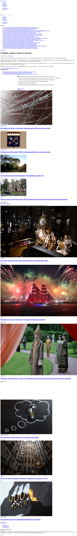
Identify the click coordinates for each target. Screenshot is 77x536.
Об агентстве (5, 8)
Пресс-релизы (6, 527)
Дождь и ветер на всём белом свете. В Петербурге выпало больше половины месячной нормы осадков (26, 30)
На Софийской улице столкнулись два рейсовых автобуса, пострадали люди (21, 28)
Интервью (5, 5)
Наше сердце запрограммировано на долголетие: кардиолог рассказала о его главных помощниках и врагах (39, 79)
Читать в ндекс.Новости (7, 68)
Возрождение (3, 516)
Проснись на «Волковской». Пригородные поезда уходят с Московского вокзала (21, 39)
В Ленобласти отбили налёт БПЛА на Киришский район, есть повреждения (20, 27)
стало (9, 66)
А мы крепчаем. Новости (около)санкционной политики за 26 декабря (17, 72)
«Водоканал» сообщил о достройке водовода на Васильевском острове (20, 43)
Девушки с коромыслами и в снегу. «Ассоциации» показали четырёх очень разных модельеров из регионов (35, 378)
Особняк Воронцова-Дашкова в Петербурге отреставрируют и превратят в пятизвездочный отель (25, 45)
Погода (1, 196)
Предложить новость (4, 202)
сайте (62, 58)
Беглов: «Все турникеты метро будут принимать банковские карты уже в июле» (19, 71)
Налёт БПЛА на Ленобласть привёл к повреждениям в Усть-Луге (18, 36)
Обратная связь (6, 526)
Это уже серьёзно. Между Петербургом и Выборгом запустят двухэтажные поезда (22, 31)
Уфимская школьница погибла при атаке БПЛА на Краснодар (33, 81)
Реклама (4, 9)
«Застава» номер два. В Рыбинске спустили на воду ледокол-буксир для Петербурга (22, 33)
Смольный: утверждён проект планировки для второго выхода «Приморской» (21, 42)
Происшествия (3, 125)
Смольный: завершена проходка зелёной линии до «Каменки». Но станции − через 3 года (23, 40)
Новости (4, 3)
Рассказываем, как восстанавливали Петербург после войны (20, 519)
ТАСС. (39, 61)
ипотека (11, 56)
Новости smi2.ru (20, 88)
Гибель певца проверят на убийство (27, 83)
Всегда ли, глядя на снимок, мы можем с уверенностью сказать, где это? (24, 478)
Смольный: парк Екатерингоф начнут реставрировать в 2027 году (19, 29)
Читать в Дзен (15, 68)
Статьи (4, 4)
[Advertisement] (36, 391)
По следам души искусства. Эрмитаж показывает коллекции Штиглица (24, 260)
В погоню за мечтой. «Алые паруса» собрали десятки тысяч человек (22, 319)
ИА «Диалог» (3, 1)
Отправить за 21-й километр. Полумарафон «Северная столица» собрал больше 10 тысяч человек (25, 38)
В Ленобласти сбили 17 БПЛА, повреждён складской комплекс (18, 41)
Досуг (1, 317)
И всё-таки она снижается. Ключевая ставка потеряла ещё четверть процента (20, 48)
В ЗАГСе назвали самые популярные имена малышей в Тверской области (36, 79)
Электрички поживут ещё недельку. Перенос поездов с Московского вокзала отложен (23, 35)
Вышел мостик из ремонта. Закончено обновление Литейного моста (19, 32)
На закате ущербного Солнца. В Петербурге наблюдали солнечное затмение (21, 37)
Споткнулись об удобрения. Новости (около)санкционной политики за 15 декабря (20, 73)
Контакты (5, 525)
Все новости (3, 50)
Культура (2, 258)
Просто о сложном (4, 434)
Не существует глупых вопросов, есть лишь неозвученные (19, 437)
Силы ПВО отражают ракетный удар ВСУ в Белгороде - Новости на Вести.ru (37, 76)
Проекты (5, 6)
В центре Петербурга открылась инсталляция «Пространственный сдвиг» (20, 46)
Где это (1, 475)
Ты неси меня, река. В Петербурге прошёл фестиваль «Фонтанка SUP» (20, 44)
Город (1, 173)
